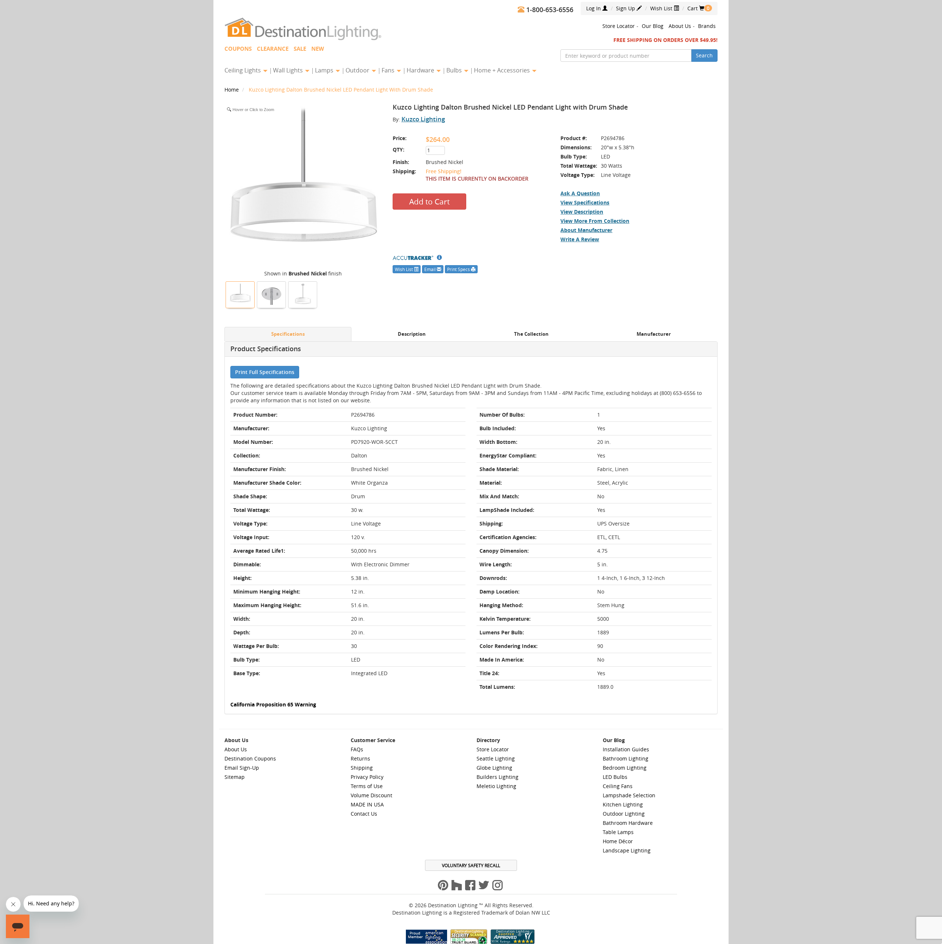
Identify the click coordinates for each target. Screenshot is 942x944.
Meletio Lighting (496, 786)
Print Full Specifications (264, 371)
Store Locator (618, 25)
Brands (707, 25)
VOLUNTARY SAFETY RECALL (471, 865)
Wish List (662, 8)
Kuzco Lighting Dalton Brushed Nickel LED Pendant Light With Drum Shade (341, 89)
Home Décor (618, 841)
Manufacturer (654, 334)
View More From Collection (594, 220)
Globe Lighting (494, 767)
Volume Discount (371, 795)
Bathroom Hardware (628, 822)
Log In (594, 8)
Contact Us (364, 813)
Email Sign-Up (241, 767)
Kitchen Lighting (623, 804)
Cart (695, 8)
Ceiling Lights (243, 70)
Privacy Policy (367, 776)
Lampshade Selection (629, 795)
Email (430, 269)
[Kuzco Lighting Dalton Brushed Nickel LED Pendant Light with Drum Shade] (240, 294)
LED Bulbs (615, 776)
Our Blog (652, 25)
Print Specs (459, 269)
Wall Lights (288, 70)
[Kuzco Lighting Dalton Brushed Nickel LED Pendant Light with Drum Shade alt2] (272, 294)
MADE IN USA (367, 804)
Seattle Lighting (496, 758)
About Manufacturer (586, 230)
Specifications (288, 334)
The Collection (531, 334)
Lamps (325, 70)
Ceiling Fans (618, 786)
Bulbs (454, 70)
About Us (680, 25)
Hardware (421, 70)
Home (232, 89)
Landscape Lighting (627, 850)
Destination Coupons (250, 758)
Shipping (362, 767)
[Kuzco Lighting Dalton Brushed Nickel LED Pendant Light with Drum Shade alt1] (303, 294)
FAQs (357, 749)
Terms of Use (367, 786)
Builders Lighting (497, 776)
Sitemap (234, 776)
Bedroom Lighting (625, 767)
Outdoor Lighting (624, 813)
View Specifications (584, 202)
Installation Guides (626, 749)
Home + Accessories (502, 70)
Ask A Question (580, 193)
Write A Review (579, 239)
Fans (389, 70)
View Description (581, 211)
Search (704, 55)
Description (412, 334)
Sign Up (626, 8)
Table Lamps (618, 832)
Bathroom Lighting (625, 758)
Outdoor (358, 70)
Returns (360, 758)
